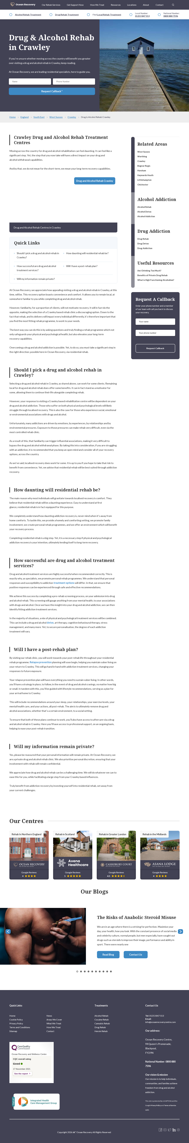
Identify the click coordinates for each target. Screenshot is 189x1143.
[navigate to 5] (96, 971)
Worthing (142, 156)
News (49, 1015)
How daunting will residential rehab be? (87, 253)
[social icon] (178, 1130)
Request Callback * (52, 91)
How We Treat (97, 4)
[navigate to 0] (77, 971)
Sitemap (13, 1031)
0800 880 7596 (170, 16)
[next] (180, 932)
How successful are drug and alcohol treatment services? (36, 268)
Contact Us (135, 954)
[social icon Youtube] (165, 1130)
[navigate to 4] (92, 971)
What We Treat (53, 1023)
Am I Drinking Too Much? (149, 270)
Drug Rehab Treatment (67, 14)
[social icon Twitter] (169, 1130)
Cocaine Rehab (101, 1019)
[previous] (8, 932)
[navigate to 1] (81, 971)
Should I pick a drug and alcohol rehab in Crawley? (38, 255)
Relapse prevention (41, 662)
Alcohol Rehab (144, 207)
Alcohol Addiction (146, 216)
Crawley (72, 117)
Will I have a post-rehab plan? (81, 266)
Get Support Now (75, 4)
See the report (21, 1073)
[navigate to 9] (111, 971)
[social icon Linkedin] (174, 1130)
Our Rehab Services (51, 4)
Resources (116, 4)
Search (173, 3)
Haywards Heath (145, 175)
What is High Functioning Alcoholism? (155, 280)
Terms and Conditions (19, 1027)
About (146, 4)
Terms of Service (170, 1105)
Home (12, 117)
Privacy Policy (16, 1023)
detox (50, 622)
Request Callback (155, 348)
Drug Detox (143, 243)
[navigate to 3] (88, 971)
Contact (159, 4)
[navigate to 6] (100, 971)
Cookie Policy (16, 1019)
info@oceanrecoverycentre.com (160, 1022)
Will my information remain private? (36, 278)
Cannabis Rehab (102, 1023)
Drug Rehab (143, 239)
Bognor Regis (143, 166)
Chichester (143, 184)
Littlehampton (144, 180)
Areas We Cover (54, 1019)
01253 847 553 (142, 16)
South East (39, 117)
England (24, 117)
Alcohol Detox (144, 211)
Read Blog (108, 954)
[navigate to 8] (107, 971)
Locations (131, 4)
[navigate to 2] (85, 971)
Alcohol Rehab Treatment (28, 14)
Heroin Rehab (101, 1031)
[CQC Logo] (21, 1050)
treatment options (64, 582)
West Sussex (56, 117)
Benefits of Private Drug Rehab (152, 275)
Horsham (141, 170)
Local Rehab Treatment (109, 14)
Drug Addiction (144, 248)
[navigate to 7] (103, 971)
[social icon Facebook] (160, 1130)
